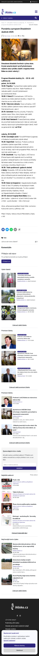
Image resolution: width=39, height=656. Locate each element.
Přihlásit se (34, 1)
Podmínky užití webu (12, 623)
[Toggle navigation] (35, 12)
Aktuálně (9, 22)
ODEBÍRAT (19, 468)
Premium (24, 334)
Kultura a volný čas (19, 22)
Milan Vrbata (7, 36)
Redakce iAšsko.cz (22, 281)
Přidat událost (34, 475)
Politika (24, 368)
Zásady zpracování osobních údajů (17, 626)
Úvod (2, 22)
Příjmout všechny (19, 645)
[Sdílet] (19, 230)
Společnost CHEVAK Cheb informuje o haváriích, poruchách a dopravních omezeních (27, 355)
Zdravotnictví (25, 273)
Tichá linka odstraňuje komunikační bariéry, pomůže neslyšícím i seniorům (25, 277)
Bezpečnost (24, 290)
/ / (24, 368)
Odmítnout (19, 650)
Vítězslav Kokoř (21, 376)
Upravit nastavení (9, 640)
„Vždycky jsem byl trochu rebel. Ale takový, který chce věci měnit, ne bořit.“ (27, 372)
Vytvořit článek (33, 24)
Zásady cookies (10, 629)
